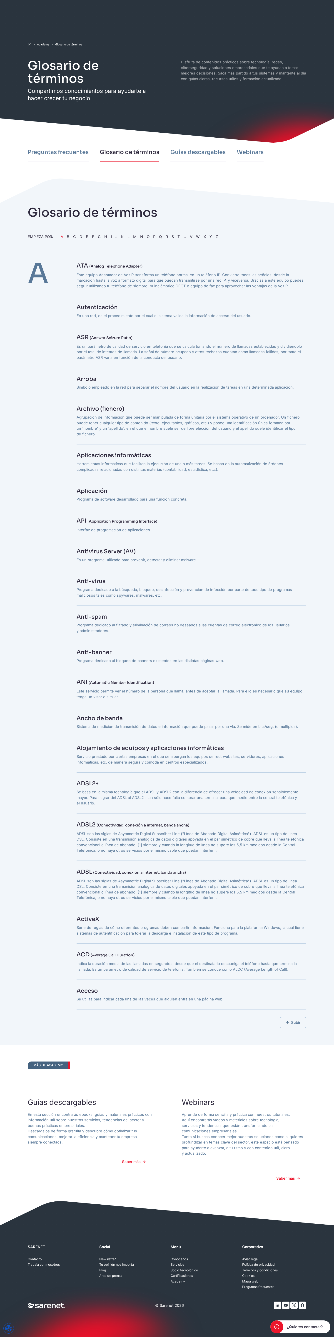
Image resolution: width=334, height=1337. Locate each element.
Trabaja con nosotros (44, 1264)
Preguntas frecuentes (258, 1287)
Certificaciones (182, 1275)
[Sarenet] (46, 1305)
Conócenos (179, 1259)
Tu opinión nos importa (116, 1264)
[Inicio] (29, 44)
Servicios (177, 1264)
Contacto (35, 1259)
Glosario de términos (68, 44)
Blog (102, 1270)
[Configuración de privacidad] (8, 1328)
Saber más (131, 1161)
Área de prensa (110, 1275)
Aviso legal (250, 1259)
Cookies (248, 1275)
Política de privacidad (258, 1264)
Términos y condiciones (260, 1270)
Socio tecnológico (184, 1270)
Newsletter (107, 1259)
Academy (43, 44)
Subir (295, 1022)
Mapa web (250, 1281)
